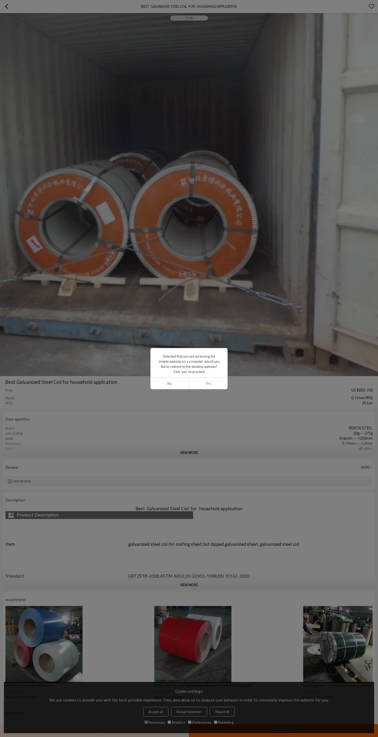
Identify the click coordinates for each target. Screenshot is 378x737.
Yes (208, 383)
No (169, 383)
